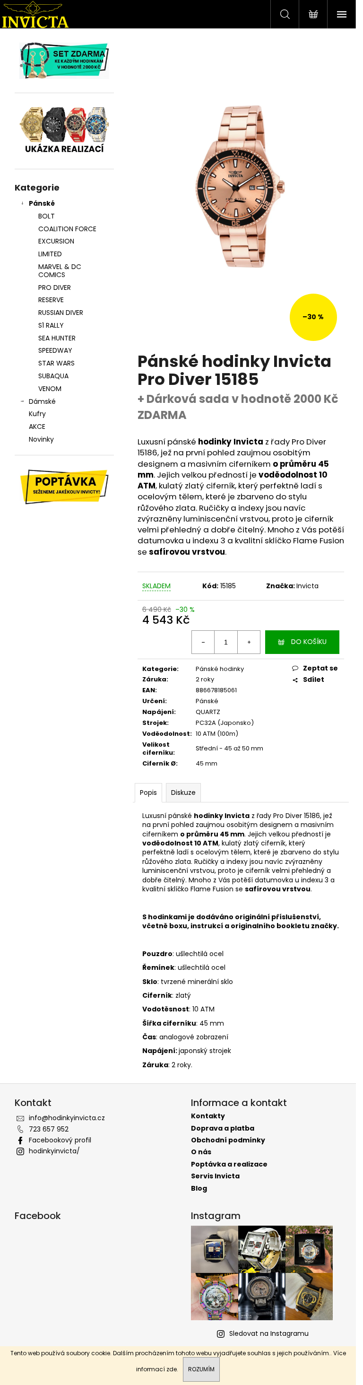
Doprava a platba (222, 1128)
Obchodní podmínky (228, 1140)
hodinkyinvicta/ (54, 1151)
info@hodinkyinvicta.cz (67, 1118)
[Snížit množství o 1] (203, 642)
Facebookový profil (60, 1140)
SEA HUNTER (57, 338)
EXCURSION (56, 241)
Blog (199, 1188)
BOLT (46, 216)
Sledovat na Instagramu (269, 1333)
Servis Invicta (215, 1176)
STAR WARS (56, 363)
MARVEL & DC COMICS (59, 270)
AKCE (37, 426)
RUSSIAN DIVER (60, 312)
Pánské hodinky (220, 668)
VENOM (49, 388)
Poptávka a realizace (229, 1164)
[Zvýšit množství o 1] (248, 642)
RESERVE (51, 300)
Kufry (37, 413)
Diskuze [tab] (183, 792)
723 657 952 (49, 1129)
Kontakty (208, 1116)
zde (171, 1369)
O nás (201, 1152)
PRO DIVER (54, 287)
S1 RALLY (51, 325)
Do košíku (309, 641)
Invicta (307, 586)
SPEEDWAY (55, 350)
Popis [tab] (148, 792)
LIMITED (50, 254)
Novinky (41, 439)
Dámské (42, 401)
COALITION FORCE (67, 229)
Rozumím (201, 1369)
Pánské (42, 203)
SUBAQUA (53, 376)
